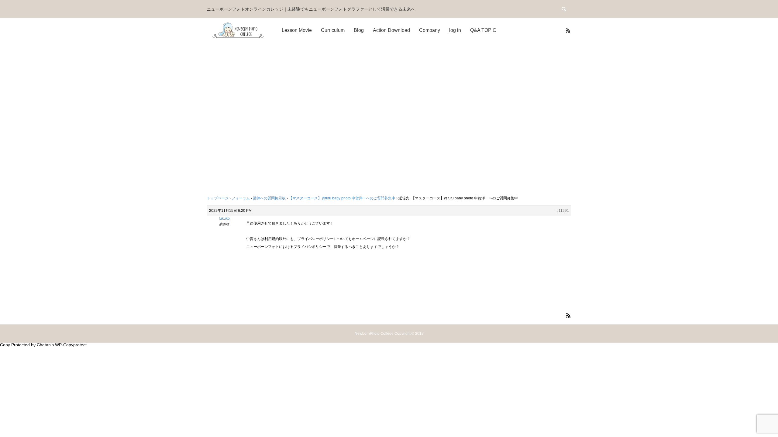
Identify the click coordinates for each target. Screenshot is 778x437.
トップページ (218, 198)
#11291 (562, 210)
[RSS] (568, 30)
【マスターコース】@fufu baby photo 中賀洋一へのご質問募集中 (342, 198)
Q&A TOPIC (483, 30)
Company (429, 30)
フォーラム (241, 198)
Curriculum (333, 30)
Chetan (44, 344)
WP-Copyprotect (71, 344)
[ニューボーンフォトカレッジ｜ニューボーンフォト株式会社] (238, 30)
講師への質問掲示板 (269, 198)
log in (455, 30)
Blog (359, 30)
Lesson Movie (297, 30)
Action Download (391, 30)
